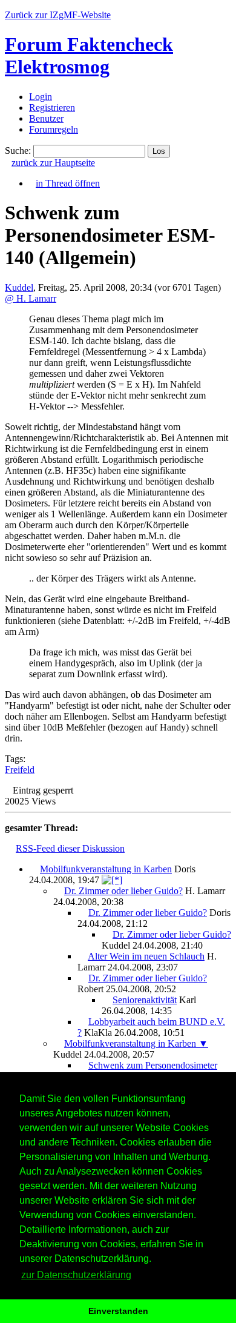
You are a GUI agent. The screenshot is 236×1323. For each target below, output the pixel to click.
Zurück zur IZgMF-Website (58, 15)
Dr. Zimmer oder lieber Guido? (123, 891)
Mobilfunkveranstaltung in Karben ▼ (136, 1043)
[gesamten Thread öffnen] (112, 880)
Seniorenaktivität (145, 1000)
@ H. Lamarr (30, 298)
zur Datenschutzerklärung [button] (76, 1275)
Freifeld (19, 769)
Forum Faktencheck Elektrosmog (89, 55)
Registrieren (52, 107)
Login (40, 96)
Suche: (18, 150)
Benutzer (46, 118)
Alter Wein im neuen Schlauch (146, 956)
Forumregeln (53, 129)
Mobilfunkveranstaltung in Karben (106, 869)
